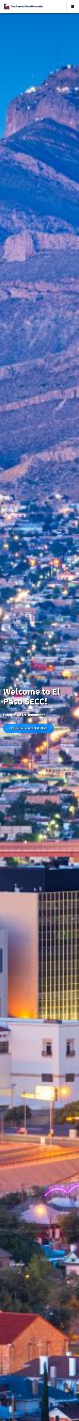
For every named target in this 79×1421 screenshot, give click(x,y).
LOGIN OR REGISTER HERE (28, 728)
